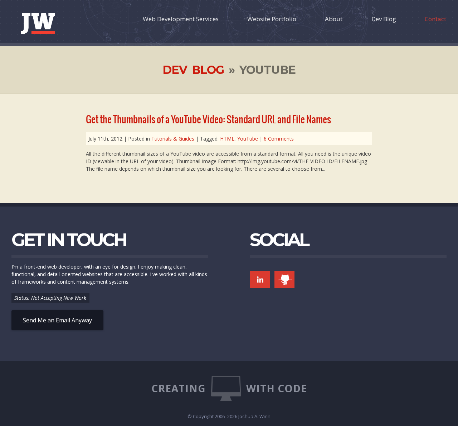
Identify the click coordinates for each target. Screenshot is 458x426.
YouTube (247, 138)
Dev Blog (383, 19)
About (333, 19)
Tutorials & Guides (172, 138)
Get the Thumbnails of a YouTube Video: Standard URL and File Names (208, 119)
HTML (227, 138)
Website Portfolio (271, 19)
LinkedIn (260, 279)
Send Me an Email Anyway (57, 320)
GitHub (284, 279)
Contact (435, 19)
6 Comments (279, 138)
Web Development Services (181, 19)
